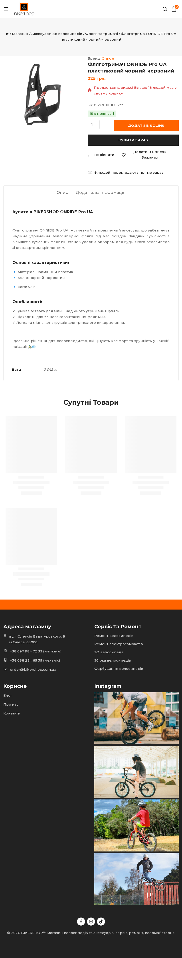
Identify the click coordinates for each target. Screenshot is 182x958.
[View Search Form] (165, 9)
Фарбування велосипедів (118, 668)
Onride (108, 58)
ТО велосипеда (108, 652)
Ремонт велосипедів (113, 636)
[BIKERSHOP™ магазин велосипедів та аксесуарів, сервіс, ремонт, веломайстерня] (24, 9)
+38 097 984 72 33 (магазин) (35, 651)
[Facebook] (81, 922)
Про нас (11, 704)
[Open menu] (6, 9)
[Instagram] (91, 922)
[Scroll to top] (11, 933)
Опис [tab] (62, 192)
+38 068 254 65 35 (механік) (35, 660)
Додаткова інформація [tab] (100, 192)
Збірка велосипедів (112, 660)
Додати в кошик (146, 125)
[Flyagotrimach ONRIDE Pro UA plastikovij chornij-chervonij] (42, 94)
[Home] (7, 34)
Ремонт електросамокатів (118, 644)
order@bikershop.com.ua (33, 669)
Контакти (11, 713)
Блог (7, 695)
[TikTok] (101, 922)
